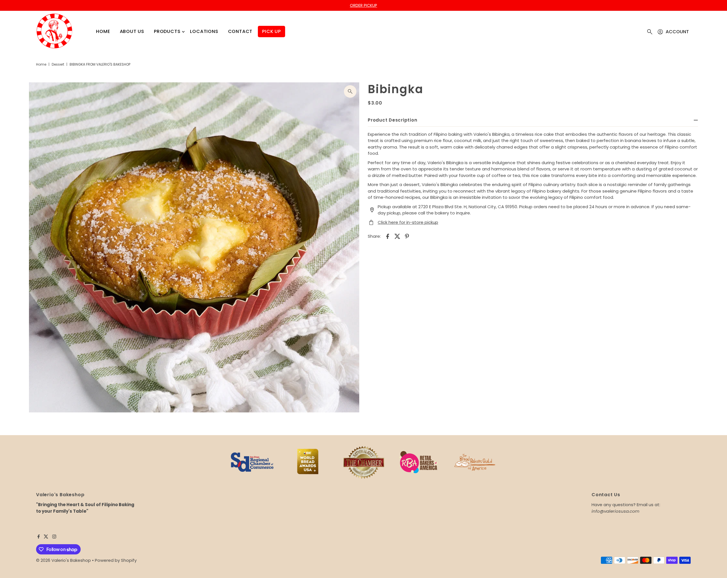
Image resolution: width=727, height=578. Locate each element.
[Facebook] (38, 537)
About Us (132, 31)
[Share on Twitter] (397, 236)
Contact (240, 31)
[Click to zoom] (350, 91)
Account (677, 31)
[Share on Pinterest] (407, 236)
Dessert (58, 64)
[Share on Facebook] (387, 236)
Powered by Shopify (116, 560)
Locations (204, 31)
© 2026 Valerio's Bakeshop (63, 560)
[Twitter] (46, 537)
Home (103, 31)
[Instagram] (54, 537)
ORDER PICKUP (363, 5)
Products (167, 31)
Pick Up (271, 31)
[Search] (649, 32)
